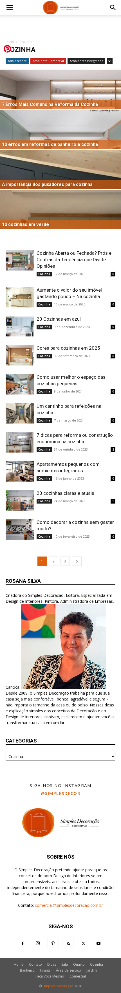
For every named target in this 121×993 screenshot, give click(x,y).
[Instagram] (37, 943)
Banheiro (27, 970)
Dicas (51, 964)
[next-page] (77, 561)
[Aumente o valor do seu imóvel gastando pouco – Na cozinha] (20, 297)
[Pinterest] (53, 943)
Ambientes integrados (86, 61)
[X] (83, 943)
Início (10, 41)
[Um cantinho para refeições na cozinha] (20, 413)
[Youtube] (98, 943)
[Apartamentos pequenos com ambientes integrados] (20, 471)
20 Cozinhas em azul (59, 319)
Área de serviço (68, 970)
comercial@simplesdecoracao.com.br (69, 905)
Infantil (45, 970)
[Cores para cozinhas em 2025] (20, 355)
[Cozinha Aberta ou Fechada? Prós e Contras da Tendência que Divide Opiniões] (20, 260)
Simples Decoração (57, 986)
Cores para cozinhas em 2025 (68, 348)
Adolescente (17, 61)
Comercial (78, 976)
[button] (10, 7)
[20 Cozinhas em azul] (20, 326)
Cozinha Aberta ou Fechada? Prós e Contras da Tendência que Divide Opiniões (74, 259)
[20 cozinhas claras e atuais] (20, 500)
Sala (64, 964)
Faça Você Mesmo (49, 976)
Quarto (79, 964)
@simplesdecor (60, 793)
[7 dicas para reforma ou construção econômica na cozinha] (20, 442)
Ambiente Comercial (48, 61)
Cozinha (44, 274)
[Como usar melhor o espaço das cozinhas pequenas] (20, 384)
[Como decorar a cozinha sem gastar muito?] (20, 529)
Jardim (91, 970)
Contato (35, 964)
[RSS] (68, 943)
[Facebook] (22, 943)
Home (19, 964)
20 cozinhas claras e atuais (65, 493)
